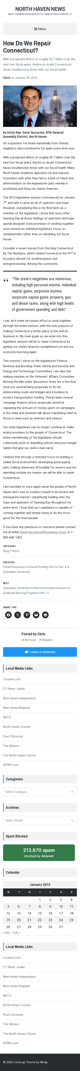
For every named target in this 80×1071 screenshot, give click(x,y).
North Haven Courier (17, 727)
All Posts (30, 640)
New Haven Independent (19, 698)
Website (47, 640)
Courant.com (12, 679)
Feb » (16, 932)
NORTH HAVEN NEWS (40, 9)
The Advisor (11, 746)
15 (40, 913)
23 (50, 920)
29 (40, 927)
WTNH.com (10, 765)
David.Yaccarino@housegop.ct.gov (43, 532)
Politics (14, 551)
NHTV (7, 717)
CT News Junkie (14, 689)
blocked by (39, 852)
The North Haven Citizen (19, 755)
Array (43, 1062)
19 (8, 920)
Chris (7, 77)
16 (50, 913)
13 (19, 913)
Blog (6, 551)
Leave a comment (42, 652)
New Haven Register (16, 708)
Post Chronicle (13, 736)
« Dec (6, 932)
